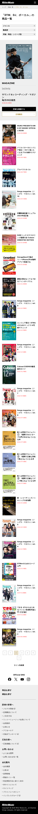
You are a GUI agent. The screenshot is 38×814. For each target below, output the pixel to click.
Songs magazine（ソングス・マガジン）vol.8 (26, 347)
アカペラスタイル (24, 169)
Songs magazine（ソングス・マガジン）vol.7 (26, 390)
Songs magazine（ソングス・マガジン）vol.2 (26, 631)
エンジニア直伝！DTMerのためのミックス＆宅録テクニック (26, 325)
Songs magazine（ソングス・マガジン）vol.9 (26, 303)
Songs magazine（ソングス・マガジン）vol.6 (26, 412)
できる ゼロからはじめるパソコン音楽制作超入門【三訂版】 (26, 609)
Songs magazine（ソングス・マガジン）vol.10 (26, 193)
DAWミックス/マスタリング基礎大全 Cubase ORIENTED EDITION (26, 237)
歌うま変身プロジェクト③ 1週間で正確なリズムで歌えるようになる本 (26, 478)
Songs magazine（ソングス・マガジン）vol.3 (26, 587)
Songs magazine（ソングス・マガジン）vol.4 (26, 544)
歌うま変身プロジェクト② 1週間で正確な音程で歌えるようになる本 (26, 456)
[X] (16, 679)
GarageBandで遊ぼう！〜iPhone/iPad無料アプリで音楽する (26, 259)
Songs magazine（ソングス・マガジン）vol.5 (26, 522)
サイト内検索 (19, 665)
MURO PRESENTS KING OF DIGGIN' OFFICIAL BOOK (26, 128)
